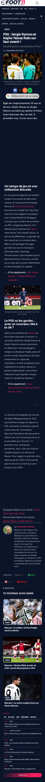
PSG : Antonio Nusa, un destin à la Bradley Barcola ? (22, 734)
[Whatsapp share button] (29, 90)
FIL (5, 717)
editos (33, 717)
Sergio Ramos (25, 520)
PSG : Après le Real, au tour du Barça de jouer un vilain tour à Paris (22, 725)
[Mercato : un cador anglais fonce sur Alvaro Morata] (22, 687)
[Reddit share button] (24, 90)
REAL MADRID (7, 14)
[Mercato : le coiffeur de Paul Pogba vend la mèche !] (22, 612)
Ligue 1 (34, 228)
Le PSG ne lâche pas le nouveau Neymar (19, 752)
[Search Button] (37, 3)
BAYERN (5, 24)
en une (11, 717)
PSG (25, 9)
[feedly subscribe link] (31, 575)
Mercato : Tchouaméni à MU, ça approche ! (20, 769)
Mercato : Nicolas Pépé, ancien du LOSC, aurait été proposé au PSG (20, 666)
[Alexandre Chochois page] (7, 529)
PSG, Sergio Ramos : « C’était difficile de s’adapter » (23, 276)
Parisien (31, 332)
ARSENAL (31, 19)
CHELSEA (23, 19)
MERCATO (5, 9)
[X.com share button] (20, 90)
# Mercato (8, 588)
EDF (21, 9)
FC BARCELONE (19, 14)
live (17, 717)
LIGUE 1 (32, 9)
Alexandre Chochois (15, 50)
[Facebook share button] (15, 90)
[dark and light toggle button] (41, 16)
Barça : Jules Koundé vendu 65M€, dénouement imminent (22, 760)
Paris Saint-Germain (24, 206)
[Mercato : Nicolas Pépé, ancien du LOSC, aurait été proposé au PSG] (22, 649)
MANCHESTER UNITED (10, 19)
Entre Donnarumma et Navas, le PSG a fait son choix (24, 387)
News (7, 622)
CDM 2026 (14, 9)
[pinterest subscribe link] (22, 582)
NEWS (7, 29)
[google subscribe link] (19, 575)
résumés (24, 717)
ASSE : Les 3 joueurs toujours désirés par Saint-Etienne (21, 744)
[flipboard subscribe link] (9, 582)
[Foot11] (13, 3)
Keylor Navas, (10, 520)
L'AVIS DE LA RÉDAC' (16, 24)
